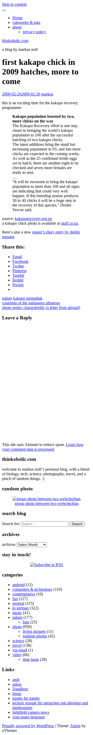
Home (17, 18)
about (16, 27)
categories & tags (26, 22)
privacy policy (34, 32)
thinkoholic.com (15, 40)
